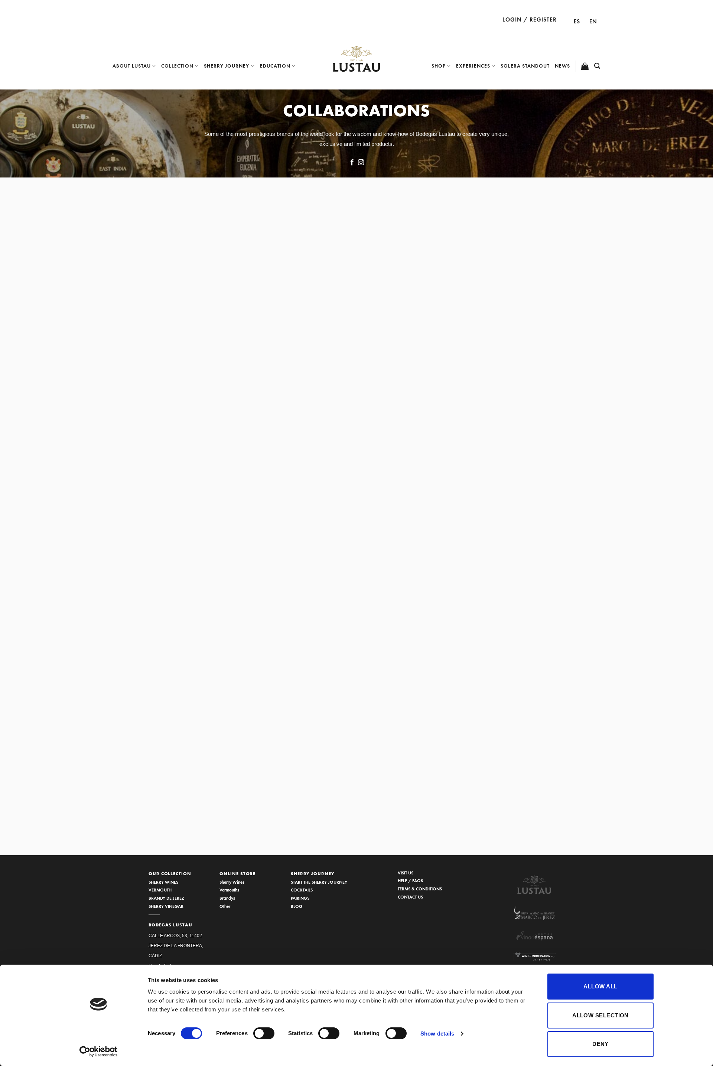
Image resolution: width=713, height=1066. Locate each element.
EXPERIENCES (473, 66)
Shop (439, 66)
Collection (177, 66)
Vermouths (229, 890)
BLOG (296, 906)
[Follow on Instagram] (361, 162)
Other (224, 906)
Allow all (600, 986)
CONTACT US (410, 897)
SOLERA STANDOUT (525, 66)
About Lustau (132, 66)
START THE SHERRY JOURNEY (319, 882)
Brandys (227, 898)
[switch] (263, 1033)
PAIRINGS (300, 898)
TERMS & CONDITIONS (420, 888)
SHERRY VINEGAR (166, 906)
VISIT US (405, 873)
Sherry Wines (231, 882)
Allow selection (600, 1015)
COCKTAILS (302, 890)
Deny (600, 1044)
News (562, 66)
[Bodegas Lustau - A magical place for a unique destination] (356, 59)
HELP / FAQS (410, 880)
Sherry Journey (226, 66)
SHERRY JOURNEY (313, 873)
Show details (437, 1033)
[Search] (597, 66)
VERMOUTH (160, 890)
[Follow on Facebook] (352, 162)
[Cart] (585, 66)
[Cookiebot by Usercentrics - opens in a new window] (98, 1051)
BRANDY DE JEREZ (166, 898)
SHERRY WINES (163, 882)
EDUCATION (275, 66)
